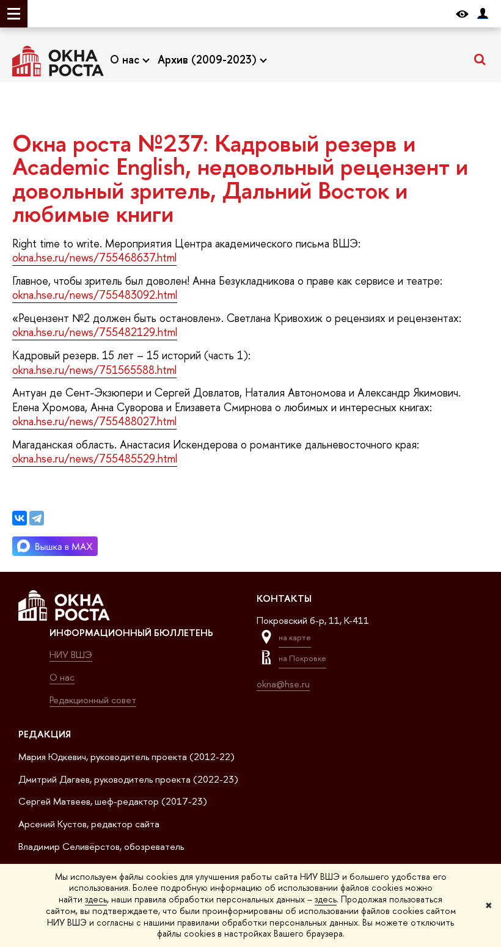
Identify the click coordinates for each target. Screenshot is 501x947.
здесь (96, 899)
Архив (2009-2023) (209, 59)
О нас (126, 59)
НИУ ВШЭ (70, 654)
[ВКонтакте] (19, 518)
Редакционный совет (92, 699)
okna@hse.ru (283, 684)
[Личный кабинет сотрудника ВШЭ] (483, 13)
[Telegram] (36, 518)
